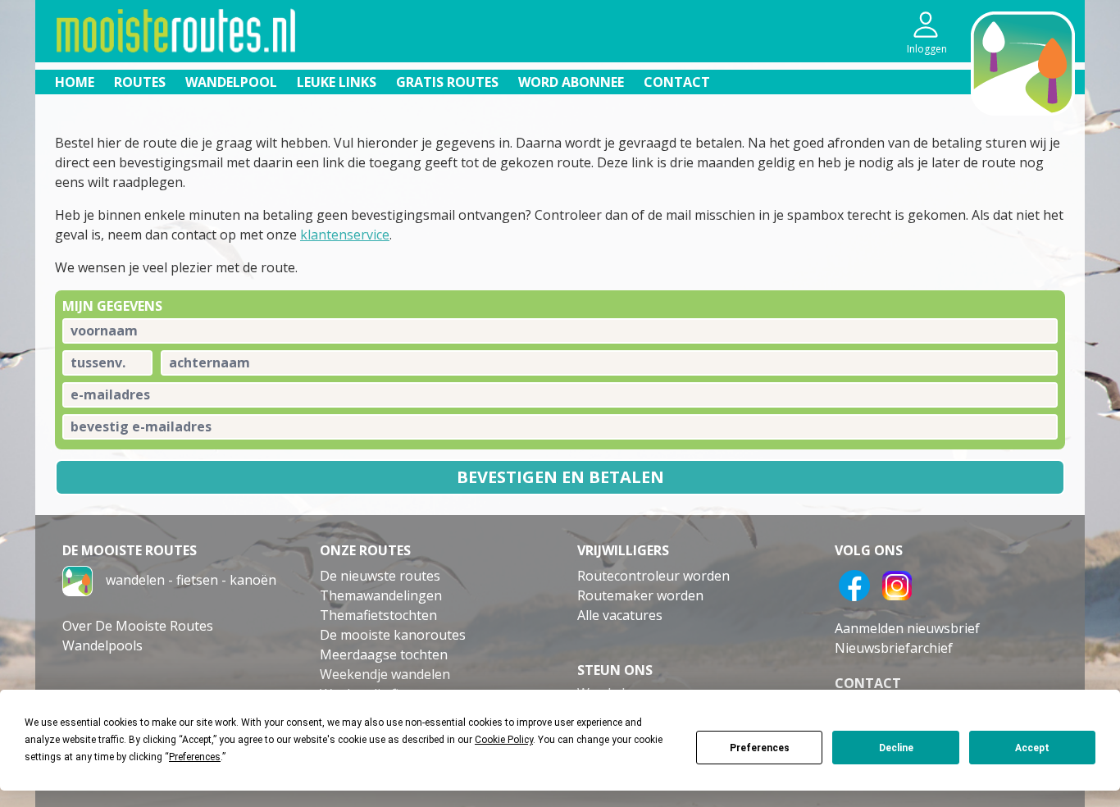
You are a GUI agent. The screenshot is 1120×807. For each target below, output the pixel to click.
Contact (677, 82)
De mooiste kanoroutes (393, 635)
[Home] (77, 580)
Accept (1032, 748)
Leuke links (336, 82)
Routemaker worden (640, 595)
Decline (896, 748)
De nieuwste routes (380, 576)
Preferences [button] (195, 757)
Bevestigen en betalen (560, 477)
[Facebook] (854, 584)
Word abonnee (571, 82)
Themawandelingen (381, 595)
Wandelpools (102, 645)
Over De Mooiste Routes (137, 626)
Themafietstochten (378, 615)
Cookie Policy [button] (504, 739)
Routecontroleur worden (653, 576)
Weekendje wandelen (385, 674)
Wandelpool (231, 82)
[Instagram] (897, 584)
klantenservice (344, 235)
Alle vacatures (619, 615)
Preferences (760, 748)
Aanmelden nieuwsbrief (907, 628)
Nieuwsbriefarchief (894, 648)
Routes (140, 82)
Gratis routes (447, 82)
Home (74, 82)
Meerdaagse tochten (384, 654)
